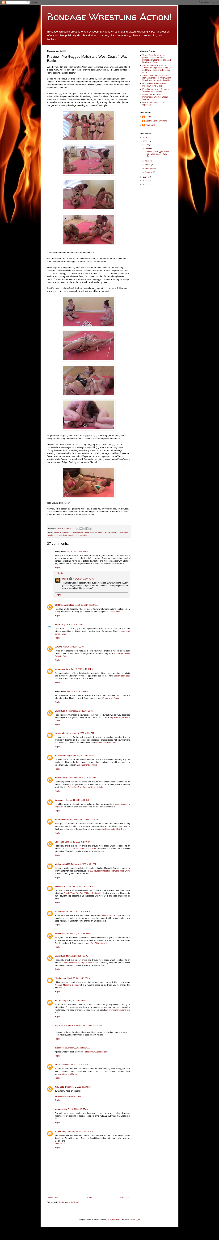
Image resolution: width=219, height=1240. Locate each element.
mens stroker (61, 1109)
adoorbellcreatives (63, 819)
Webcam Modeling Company (67, 985)
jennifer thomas (111, 532)
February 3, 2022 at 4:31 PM (83, 864)
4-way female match (62, 532)
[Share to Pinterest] (90, 528)
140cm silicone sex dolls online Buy (79, 849)
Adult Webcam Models (106, 743)
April (147, 161)
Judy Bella (59, 1087)
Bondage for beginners (87, 765)
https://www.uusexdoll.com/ (96, 1052)
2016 (145, 138)
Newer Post (53, 1198)
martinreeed (60, 755)
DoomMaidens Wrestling (156, 121)
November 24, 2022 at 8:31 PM (74, 1065)
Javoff (57, 624)
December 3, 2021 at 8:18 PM (86, 819)
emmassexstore (62, 669)
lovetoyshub (60, 1143)
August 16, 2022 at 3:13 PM (74, 1000)
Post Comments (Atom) (69, 1202)
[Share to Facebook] (87, 528)
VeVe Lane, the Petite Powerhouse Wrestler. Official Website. (155, 97)
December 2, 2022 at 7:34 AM (78, 1087)
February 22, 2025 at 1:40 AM (80, 1131)
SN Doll (58, 1000)
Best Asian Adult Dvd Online (114, 829)
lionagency (60, 800)
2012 (145, 184)
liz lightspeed (123, 532)
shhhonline (60, 911)
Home (89, 1198)
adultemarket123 (62, 864)
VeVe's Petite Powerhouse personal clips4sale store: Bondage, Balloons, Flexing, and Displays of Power (156, 58)
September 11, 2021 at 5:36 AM (79, 711)
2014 (145, 177)
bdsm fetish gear (122, 676)
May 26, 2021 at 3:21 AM (73, 647)
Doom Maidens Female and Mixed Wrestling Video (154, 84)
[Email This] (78, 528)
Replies (61, 573)
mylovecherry (61, 778)
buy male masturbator (65, 1025)
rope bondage (73, 535)
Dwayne (58, 647)
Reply (57, 567)
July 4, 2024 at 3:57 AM (78, 1109)
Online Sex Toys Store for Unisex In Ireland (86, 787)
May (147, 148)
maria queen (53, 535)
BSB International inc (64, 605)
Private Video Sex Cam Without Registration (83, 893)
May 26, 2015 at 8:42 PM (83, 579)
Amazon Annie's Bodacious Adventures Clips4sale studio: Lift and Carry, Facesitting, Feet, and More (156, 69)
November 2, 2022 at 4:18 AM (89, 1025)
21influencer (60, 978)
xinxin (57, 1065)
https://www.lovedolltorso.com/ (68, 1096)
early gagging (98, 532)
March (148, 165)
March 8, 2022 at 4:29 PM (77, 956)
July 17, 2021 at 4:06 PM (77, 691)
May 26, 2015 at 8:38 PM (77, 551)
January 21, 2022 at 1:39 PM (77, 842)
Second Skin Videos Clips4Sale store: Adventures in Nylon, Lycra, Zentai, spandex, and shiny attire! (156, 78)
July (147, 145)
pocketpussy (61, 1131)
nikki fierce (63, 535)
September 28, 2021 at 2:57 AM (82, 778)
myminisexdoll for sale (69, 1074)
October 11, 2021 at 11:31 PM (78, 800)
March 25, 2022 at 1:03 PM (78, 978)
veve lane (83, 535)
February (149, 168)
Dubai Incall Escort (111, 698)
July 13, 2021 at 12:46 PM (82, 669)
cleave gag (88, 532)
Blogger (136, 1219)
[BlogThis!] (81, 528)
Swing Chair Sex (108, 915)
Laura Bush (60, 711)
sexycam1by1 (61, 886)
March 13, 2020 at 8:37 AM (86, 605)
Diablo (59, 528)
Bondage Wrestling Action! (109, 16)
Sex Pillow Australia (99, 943)
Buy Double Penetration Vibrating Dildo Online (110, 871)
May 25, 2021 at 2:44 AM (72, 624)
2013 (145, 181)
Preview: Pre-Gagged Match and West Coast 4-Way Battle (157, 153)
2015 (145, 141)
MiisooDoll (59, 842)
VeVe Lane (150, 125)
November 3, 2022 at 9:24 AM (77, 1048)
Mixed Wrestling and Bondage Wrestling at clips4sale (155, 90)
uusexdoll (59, 1048)
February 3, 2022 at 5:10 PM (81, 886)
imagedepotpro (114, 1219)
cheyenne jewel (77, 532)
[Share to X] (84, 528)
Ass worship (114, 612)
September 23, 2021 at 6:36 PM (80, 733)
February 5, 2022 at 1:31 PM (78, 911)
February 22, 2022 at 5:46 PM (78, 934)
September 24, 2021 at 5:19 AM (80, 755)
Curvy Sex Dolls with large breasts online (80, 963)
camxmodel (60, 733)
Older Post (125, 1198)
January (149, 172)
